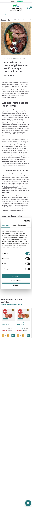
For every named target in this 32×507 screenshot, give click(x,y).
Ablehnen (16, 285)
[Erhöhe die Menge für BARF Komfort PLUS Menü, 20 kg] (8, 335)
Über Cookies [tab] (22, 225)
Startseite (3, 20)
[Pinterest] (13, 76)
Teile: (5, 75)
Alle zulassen (16, 276)
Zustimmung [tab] (5, 225)
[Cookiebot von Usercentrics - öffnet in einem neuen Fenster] (23, 221)
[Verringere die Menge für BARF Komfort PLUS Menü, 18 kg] (18, 335)
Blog (9, 20)
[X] (11, 76)
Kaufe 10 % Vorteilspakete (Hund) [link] (11, 304)
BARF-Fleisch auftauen (10, 187)
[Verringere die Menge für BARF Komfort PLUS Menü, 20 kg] (3, 335)
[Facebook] (9, 76)
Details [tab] (14, 225)
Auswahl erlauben (16, 280)
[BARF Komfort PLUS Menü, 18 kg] (23, 315)
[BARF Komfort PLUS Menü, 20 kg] (8, 315)
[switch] (27, 258)
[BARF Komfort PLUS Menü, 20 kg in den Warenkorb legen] (13, 335)
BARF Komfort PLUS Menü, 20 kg (7, 323)
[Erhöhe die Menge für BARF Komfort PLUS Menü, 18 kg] (23, 335)
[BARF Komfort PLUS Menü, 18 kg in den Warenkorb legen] (28, 335)
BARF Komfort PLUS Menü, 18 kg (22, 323)
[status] (5, 311)
